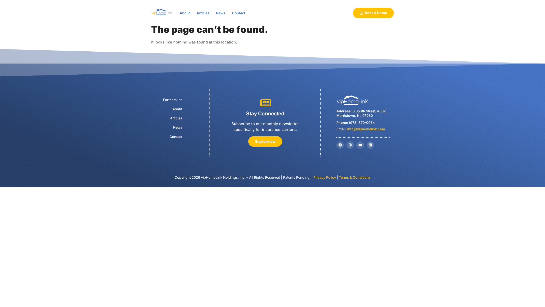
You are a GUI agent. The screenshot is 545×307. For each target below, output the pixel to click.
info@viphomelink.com (366, 129)
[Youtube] (360, 145)
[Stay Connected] (265, 102)
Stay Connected (265, 113)
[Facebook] (340, 145)
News (220, 13)
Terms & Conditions (355, 177)
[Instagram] (350, 145)
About (185, 13)
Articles (203, 13)
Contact (238, 13)
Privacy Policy (324, 177)
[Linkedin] (370, 145)
